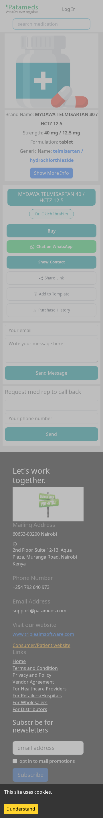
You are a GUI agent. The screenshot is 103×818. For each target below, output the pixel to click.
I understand (21, 809)
